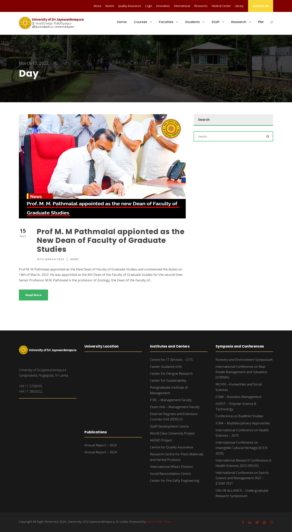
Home (122, 22)
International (182, 6)
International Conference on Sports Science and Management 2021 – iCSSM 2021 (242, 478)
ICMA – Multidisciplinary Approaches (243, 423)
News (74, 259)
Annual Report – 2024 (100, 452)
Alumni (109, 6)
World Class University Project (172, 433)
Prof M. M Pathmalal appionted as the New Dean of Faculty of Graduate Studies (111, 240)
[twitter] (257, 522)
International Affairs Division (171, 466)
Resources (201, 6)
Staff (215, 22)
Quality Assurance (129, 6)
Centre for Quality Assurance (171, 447)
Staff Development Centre (169, 426)
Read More (33, 295)
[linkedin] (249, 522)
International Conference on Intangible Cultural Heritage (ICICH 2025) (242, 447)
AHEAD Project (161, 440)
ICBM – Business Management (238, 397)
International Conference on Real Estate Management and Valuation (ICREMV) (241, 371)
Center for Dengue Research (171, 373)
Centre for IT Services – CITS (171, 359)
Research (238, 22)
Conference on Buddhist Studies (239, 416)
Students (192, 22)
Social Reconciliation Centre (170, 473)
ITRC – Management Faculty (171, 400)
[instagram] (271, 522)
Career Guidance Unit (166, 366)
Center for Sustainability (168, 380)
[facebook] (243, 522)
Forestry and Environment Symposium (244, 359)
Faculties (166, 22)
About (97, 6)
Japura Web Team (159, 521)
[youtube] (264, 522)
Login (148, 6)
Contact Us (261, 6)
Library (239, 6)
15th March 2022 (50, 259)
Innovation (163, 6)
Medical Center (221, 6)
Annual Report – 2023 (100, 445)
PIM (260, 22)
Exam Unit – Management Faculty (175, 407)
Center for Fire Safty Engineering (174, 480)
